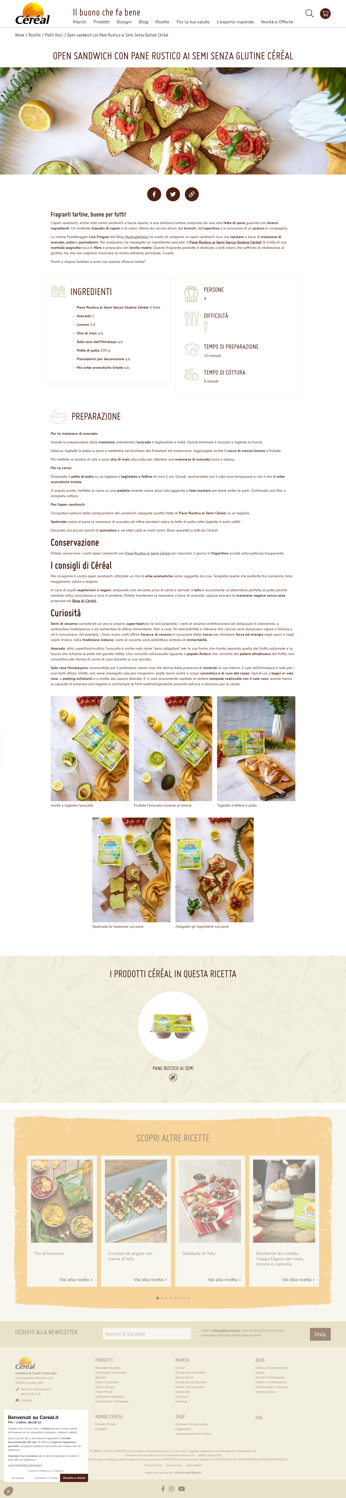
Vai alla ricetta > (76, 1279)
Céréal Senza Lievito (190, 1387)
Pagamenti (183, 1429)
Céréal (180, 1367)
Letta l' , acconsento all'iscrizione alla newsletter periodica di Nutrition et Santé (242, 1332)
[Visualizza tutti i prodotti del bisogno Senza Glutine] (173, 1077)
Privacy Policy (153, 1465)
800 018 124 (30, 1394)
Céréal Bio (182, 1391)
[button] (309, 15)
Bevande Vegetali (108, 1367)
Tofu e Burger (105, 1387)
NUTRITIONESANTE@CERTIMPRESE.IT (263, 1459)
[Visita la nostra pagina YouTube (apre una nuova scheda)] (181, 1489)
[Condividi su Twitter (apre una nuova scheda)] (173, 194)
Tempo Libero (265, 1391)
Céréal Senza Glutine (190, 1372)
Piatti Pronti (104, 1391)
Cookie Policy (174, 1465)
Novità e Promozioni (270, 1377)
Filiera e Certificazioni (270, 1382)
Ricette (35, 35)
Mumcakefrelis (136, 236)
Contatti (26, 1400)
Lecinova (181, 1396)
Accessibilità (193, 1465)
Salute (260, 1372)
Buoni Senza (184, 1377)
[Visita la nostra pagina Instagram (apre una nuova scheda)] (171, 1489)
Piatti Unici (54, 35)
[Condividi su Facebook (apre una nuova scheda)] (154, 194)
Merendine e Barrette (111, 1372)
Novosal (181, 1401)
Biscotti (100, 1377)
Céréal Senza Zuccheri (191, 1382)
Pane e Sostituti (106, 1382)
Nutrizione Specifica (109, 1396)
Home (19, 35)
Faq (258, 1417)
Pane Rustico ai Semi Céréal (147, 553)
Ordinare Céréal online (191, 1424)
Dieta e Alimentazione (271, 1367)
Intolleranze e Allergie (271, 1387)
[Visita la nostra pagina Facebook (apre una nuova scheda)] (163, 1489)
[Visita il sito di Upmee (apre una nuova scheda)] (325, 13)
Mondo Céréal (105, 1424)
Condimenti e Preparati (112, 1401)
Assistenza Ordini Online (193, 1433)
